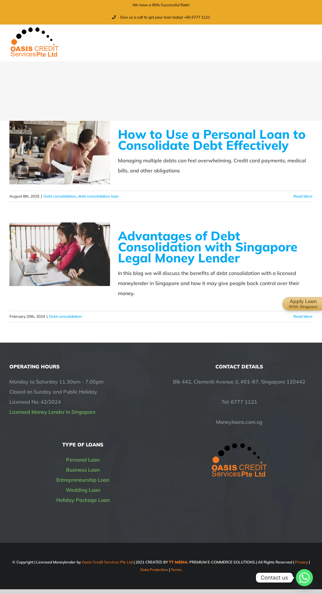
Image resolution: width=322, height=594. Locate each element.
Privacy (301, 562)
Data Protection (154, 569)
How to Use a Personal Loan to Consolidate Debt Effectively (212, 139)
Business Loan (83, 470)
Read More (303, 196)
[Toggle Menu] (308, 42)
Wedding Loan (83, 490)
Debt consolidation (59, 196)
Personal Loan (83, 460)
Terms (176, 569)
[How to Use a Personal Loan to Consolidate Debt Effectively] (59, 152)
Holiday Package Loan (83, 500)
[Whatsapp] (304, 577)
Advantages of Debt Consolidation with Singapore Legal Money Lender (207, 247)
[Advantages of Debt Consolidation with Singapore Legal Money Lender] (59, 254)
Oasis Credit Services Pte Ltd (107, 562)
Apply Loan (303, 303)
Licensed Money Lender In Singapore (52, 412)
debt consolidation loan (98, 196)
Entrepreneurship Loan (82, 480)
